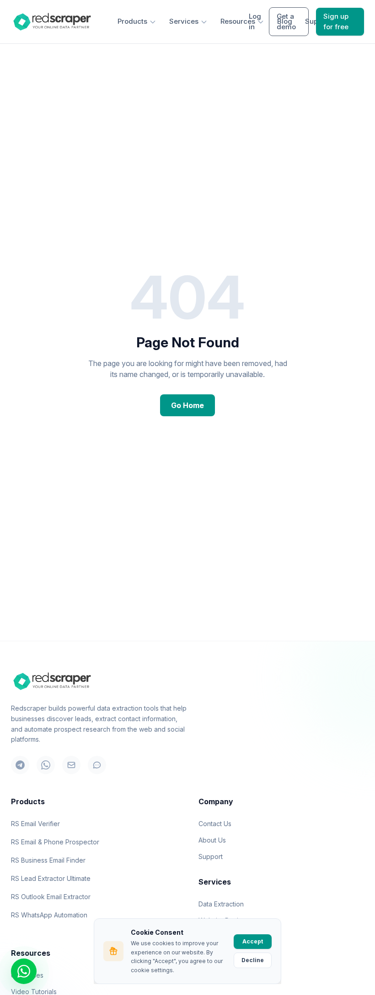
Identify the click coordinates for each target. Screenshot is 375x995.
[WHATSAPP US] (24, 971)
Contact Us (214, 823)
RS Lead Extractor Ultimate (51, 878)
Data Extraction (221, 904)
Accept (252, 941)
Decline (252, 960)
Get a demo (286, 21)
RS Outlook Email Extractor (51, 897)
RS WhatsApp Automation (49, 915)
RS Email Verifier (35, 823)
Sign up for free (335, 21)
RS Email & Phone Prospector (55, 842)
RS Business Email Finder (48, 860)
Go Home (187, 405)
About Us (212, 840)
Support (210, 856)
